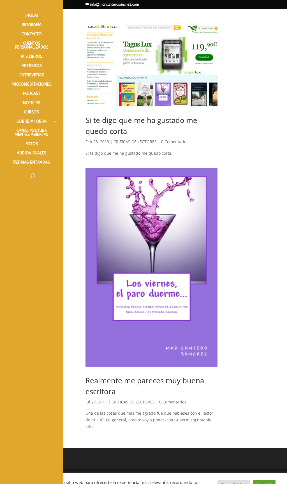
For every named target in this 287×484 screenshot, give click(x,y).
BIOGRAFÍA (31, 25)
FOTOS (32, 144)
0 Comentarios (174, 141)
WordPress (190, 476)
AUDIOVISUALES (31, 153)
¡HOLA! (31, 16)
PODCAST (31, 94)
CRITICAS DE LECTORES (135, 141)
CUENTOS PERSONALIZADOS (31, 46)
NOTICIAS (31, 103)
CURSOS (31, 112)
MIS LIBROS (31, 57)
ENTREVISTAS (31, 75)
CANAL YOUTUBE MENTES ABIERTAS (31, 133)
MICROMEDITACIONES (31, 85)
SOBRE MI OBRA (32, 122)
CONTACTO (32, 34)
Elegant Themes (127, 476)
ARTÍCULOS (32, 66)
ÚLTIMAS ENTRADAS (31, 163)
